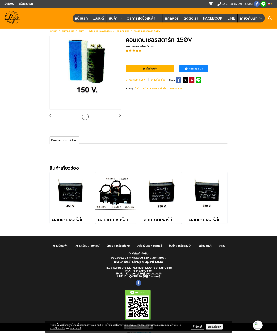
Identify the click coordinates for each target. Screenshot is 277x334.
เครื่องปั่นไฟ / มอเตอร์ (149, 246)
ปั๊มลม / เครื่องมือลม (118, 246)
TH (271, 4)
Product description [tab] (64, 140)
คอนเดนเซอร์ (175, 88)
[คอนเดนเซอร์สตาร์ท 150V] (85, 73)
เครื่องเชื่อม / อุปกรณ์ (87, 246)
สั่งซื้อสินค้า (151, 68)
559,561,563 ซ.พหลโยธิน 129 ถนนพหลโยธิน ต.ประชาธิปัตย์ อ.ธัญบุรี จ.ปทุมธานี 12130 (138, 259)
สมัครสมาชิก (26, 4)
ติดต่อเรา (191, 18)
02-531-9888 (162, 267)
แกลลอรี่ (172, 18)
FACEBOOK (212, 18)
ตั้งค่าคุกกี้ (197, 326)
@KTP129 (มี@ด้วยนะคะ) (144, 276)
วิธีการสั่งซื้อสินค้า (142, 18)
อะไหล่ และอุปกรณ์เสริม (155, 88)
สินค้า (114, 18)
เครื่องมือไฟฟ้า (59, 246)
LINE (231, 18)
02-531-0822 (122, 267)
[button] (269, 18)
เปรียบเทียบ (159, 80)
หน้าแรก (81, 18)
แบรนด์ (98, 18)
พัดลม (222, 246)
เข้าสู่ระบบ (9, 4)
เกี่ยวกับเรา (249, 18)
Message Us (195, 68)
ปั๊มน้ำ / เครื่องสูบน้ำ (180, 246)
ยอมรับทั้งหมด (214, 326)
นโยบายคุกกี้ (75, 328)
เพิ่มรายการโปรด (136, 80)
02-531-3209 (142, 267)
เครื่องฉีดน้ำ (205, 246)
